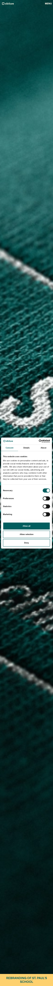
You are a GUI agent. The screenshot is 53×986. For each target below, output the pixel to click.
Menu (48, 3)
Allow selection (26, 534)
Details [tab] (26, 448)
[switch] (46, 498)
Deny (26, 543)
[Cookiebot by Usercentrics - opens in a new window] (39, 441)
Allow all (26, 526)
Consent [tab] (9, 448)
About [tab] (43, 448)
